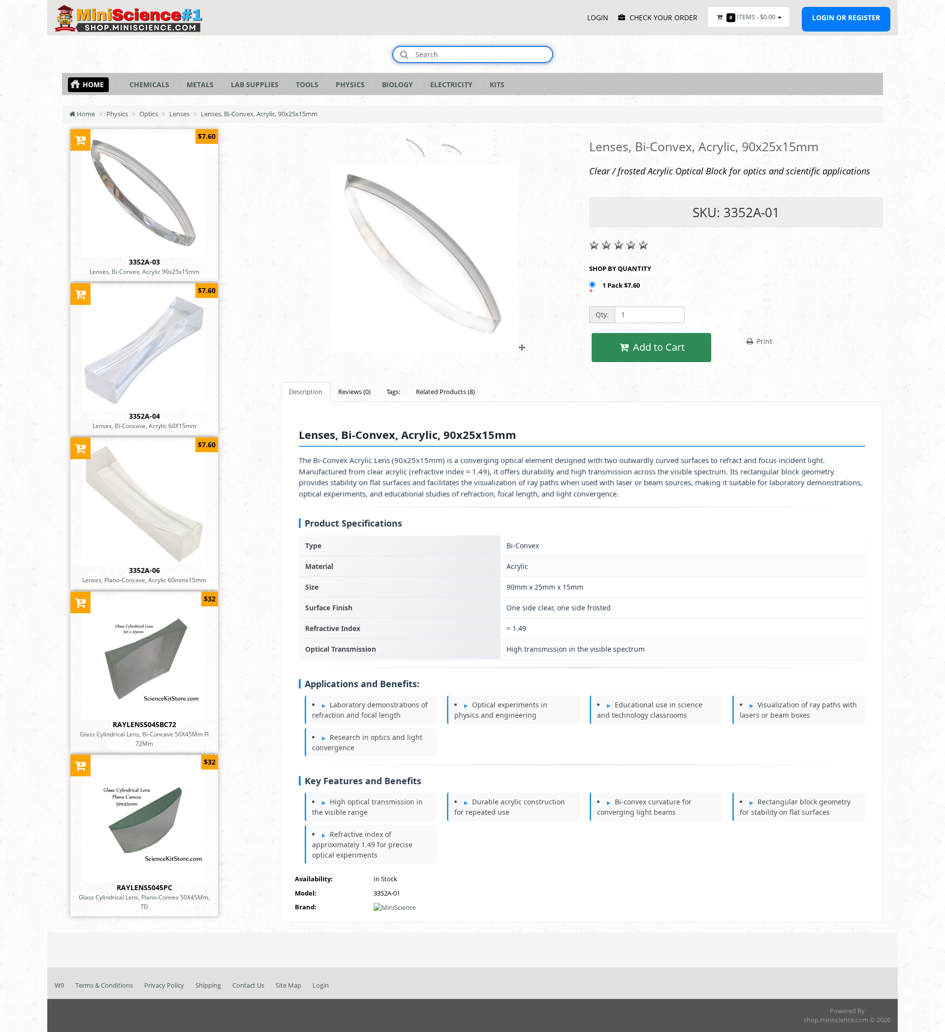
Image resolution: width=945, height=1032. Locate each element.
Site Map (288, 985)
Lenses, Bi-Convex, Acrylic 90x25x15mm (144, 271)
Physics (348, 84)
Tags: (393, 391)
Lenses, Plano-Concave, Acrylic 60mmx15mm (144, 580)
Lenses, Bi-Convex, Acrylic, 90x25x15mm (259, 113)
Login (321, 985)
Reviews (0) (354, 391)
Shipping (208, 985)
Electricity (449, 84)
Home (93, 84)
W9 (59, 985)
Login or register (846, 17)
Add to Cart (657, 347)
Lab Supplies (253, 84)
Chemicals (147, 84)
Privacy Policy (164, 985)
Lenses (179, 113)
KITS (495, 84)
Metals (198, 84)
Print (763, 341)
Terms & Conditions (104, 985)
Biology (395, 84)
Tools (305, 84)
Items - (752, 16)
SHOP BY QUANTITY (620, 268)
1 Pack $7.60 (621, 285)
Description (305, 391)
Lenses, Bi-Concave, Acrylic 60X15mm (144, 426)
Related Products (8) (445, 391)
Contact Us (248, 985)
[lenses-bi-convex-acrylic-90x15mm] (427, 347)
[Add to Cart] (80, 140)
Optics (148, 113)
